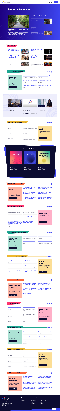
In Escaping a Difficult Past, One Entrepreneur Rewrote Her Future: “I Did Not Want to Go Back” (30, 270)
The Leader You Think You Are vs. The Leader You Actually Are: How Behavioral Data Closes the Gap (14, 56)
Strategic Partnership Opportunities (43, 400)
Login (51, 2)
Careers (41, 402)
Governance (23, 400)
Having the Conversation (27, 293)
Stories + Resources (36, 2)
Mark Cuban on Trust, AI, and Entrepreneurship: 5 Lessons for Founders (35, 56)
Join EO (55, 2)
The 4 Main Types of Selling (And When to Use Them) (39, 15)
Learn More (43, 137)
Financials (32, 402)
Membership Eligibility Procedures (33, 400)
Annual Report (32, 403)
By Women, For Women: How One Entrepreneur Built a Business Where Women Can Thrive (15, 270)
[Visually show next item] (36, 113)
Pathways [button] (29, 2)
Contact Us (41, 403)
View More (49, 71)
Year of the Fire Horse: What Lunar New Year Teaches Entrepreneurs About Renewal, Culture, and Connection (15, 314)
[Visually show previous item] (23, 113)
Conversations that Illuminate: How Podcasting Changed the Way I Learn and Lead (28, 137)
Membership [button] (24, 2)
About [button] (19, 2)
